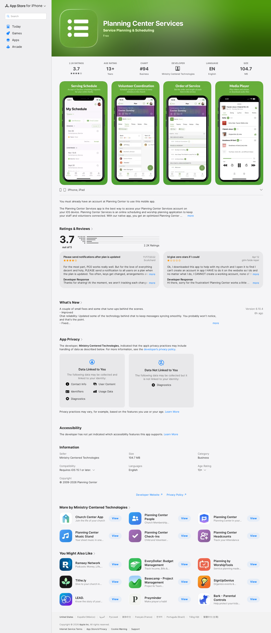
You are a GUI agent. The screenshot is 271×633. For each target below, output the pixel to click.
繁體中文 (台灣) (210, 617)
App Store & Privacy (96, 629)
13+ (200, 469)
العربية (102, 617)
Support (135, 629)
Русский (113, 617)
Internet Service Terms (71, 629)
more (190, 215)
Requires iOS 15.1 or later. (75, 469)
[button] (25, 27)
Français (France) (143, 617)
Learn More (172, 411)
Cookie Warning (119, 629)
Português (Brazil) (176, 617)
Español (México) (86, 617)
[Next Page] (267, 133)
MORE (152, 274)
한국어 (159, 617)
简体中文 (126, 617)
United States (66, 617)
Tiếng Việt (194, 617)
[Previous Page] (55, 133)
